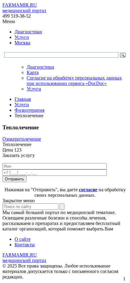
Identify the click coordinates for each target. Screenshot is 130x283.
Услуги (22, 37)
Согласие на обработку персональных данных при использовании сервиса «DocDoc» (74, 80)
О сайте (23, 239)
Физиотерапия (29, 110)
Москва (22, 42)
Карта (33, 72)
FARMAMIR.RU (24, 7)
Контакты (25, 244)
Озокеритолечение (21, 139)
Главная (23, 99)
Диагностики (28, 31)
